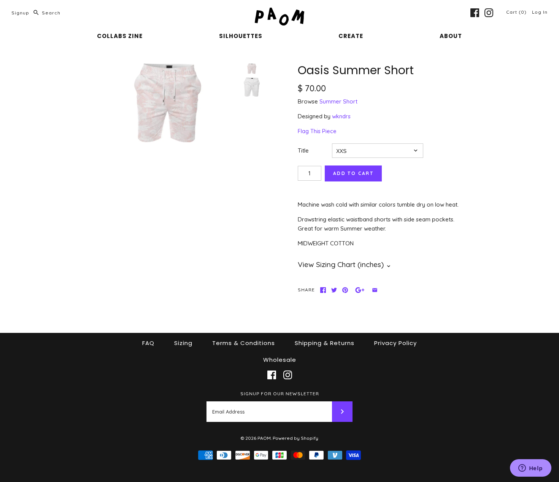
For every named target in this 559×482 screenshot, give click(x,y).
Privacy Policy (395, 343)
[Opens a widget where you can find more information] (530, 468)
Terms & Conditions (243, 343)
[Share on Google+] (360, 290)
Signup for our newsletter (279, 393)
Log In (540, 12)
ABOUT (451, 36)
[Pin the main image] (345, 290)
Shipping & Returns (324, 343)
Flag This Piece (317, 131)
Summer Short (338, 101)
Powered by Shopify (295, 438)
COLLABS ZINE (120, 36)
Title (303, 150)
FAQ (148, 343)
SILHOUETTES (240, 36)
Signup (20, 13)
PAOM (264, 438)
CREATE (350, 36)
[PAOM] (279, 12)
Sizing (183, 343)
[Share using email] (375, 290)
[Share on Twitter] (334, 290)
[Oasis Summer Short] (167, 103)
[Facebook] (474, 12)
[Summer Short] (251, 87)
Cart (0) (517, 12)
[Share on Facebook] (323, 290)
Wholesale (279, 360)
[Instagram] (488, 12)
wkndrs (341, 116)
